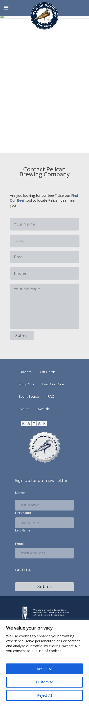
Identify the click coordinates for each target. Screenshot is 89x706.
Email (19, 544)
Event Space (29, 396)
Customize (44, 682)
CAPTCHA (23, 570)
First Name (23, 512)
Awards (43, 409)
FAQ (51, 396)
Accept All (44, 668)
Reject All (44, 695)
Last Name (22, 530)
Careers (25, 372)
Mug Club (26, 384)
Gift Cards (47, 372)
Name (20, 493)
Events (24, 409)
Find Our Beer (53, 384)
